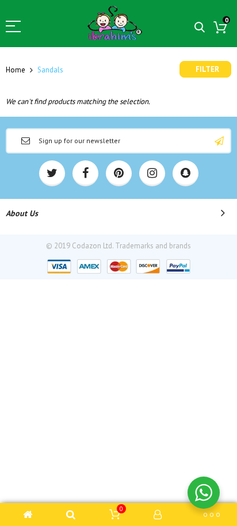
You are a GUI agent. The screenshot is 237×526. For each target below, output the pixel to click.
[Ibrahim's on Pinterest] (119, 173)
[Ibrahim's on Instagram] (152, 173)
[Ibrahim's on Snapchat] (185, 173)
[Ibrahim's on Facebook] (85, 173)
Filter (207, 69)
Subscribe (219, 140)
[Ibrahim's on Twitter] (52, 173)
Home (15, 70)
